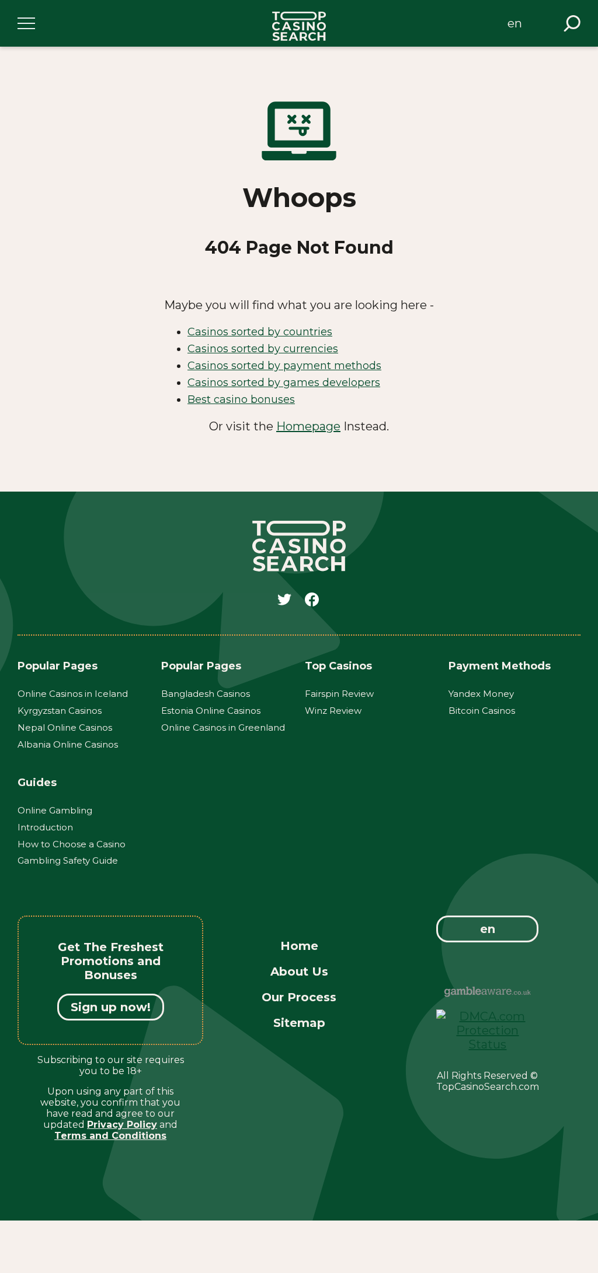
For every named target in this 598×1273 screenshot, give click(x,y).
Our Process (299, 997)
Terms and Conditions (110, 1135)
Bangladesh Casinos (205, 693)
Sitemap (299, 1023)
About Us (299, 972)
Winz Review (333, 710)
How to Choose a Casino (72, 844)
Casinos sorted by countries (259, 331)
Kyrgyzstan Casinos (60, 710)
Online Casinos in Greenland (223, 727)
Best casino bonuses (241, 399)
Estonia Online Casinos (210, 710)
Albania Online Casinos (68, 744)
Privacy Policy (122, 1124)
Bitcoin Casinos (481, 710)
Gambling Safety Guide (68, 860)
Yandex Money (481, 693)
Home (299, 946)
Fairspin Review (339, 693)
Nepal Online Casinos (65, 727)
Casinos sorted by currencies (262, 348)
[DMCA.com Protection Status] (487, 1044)
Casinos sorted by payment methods (284, 365)
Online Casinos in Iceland (73, 693)
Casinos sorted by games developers (283, 382)
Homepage (308, 426)
